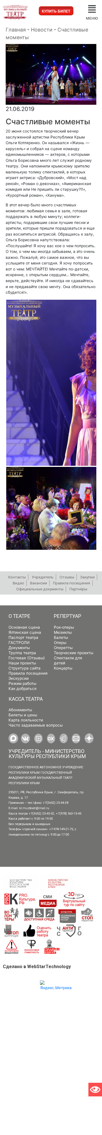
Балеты (61, 637)
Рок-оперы (64, 627)
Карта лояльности (25, 720)
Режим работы (22, 683)
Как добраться (22, 688)
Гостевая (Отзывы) (26, 658)
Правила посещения (28, 673)
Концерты (63, 668)
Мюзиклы (63, 632)
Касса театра (25, 699)
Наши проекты (22, 663)
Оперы (60, 642)
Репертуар (67, 616)
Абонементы (20, 710)
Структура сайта (24, 668)
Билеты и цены (22, 715)
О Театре (19, 616)
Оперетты (63, 647)
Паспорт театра (23, 637)
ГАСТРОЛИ (18, 642)
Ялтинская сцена (24, 632)
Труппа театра (22, 653)
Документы (19, 647)
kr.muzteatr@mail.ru (34, 808)
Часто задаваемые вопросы (35, 725)
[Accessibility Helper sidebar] (95, 1089)
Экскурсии (18, 678)
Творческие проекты (73, 653)
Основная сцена (24, 627)
